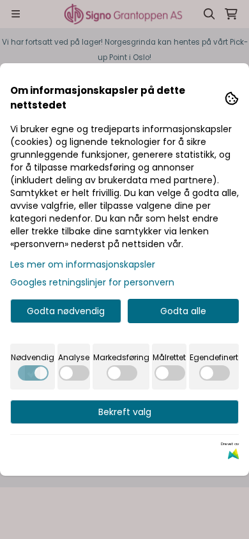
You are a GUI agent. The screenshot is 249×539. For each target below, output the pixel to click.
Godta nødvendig (66, 311)
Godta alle (183, 311)
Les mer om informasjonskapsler (82, 264)
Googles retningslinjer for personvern (92, 282)
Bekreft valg (124, 412)
